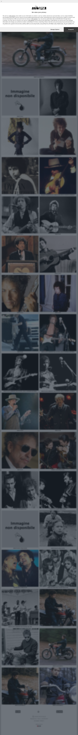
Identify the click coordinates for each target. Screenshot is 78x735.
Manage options (55, 29)
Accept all (71, 29)
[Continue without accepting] (1, 1)
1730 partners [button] (12, 15)
